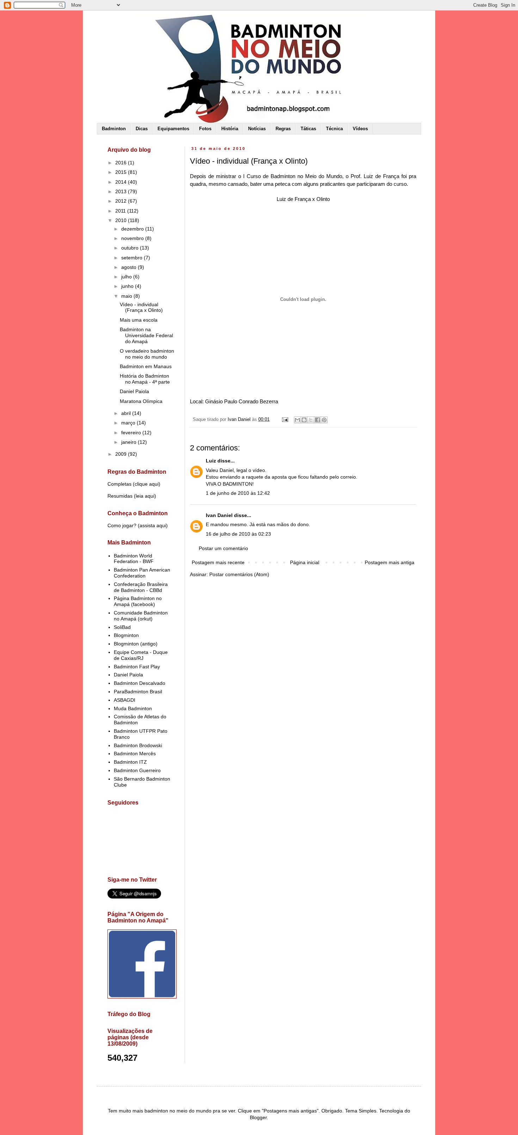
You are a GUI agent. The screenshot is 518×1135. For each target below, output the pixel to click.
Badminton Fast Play (137, 666)
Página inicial (304, 562)
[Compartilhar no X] (310, 419)
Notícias (257, 128)
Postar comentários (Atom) (239, 574)
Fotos (205, 128)
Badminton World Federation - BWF (134, 559)
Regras (283, 128)
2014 (121, 182)
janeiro (129, 442)
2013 (121, 191)
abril (126, 413)
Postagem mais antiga (389, 562)
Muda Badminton (133, 708)
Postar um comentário (223, 548)
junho (128, 286)
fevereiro (131, 432)
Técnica (334, 128)
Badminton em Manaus (146, 366)
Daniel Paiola (134, 391)
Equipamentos (173, 128)
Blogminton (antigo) (136, 644)
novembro (133, 238)
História (229, 128)
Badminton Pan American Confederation (142, 573)
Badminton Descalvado (139, 683)
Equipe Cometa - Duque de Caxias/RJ (141, 655)
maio (127, 296)
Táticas (308, 128)
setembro (132, 257)
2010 (121, 220)
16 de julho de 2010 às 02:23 (238, 534)
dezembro (133, 229)
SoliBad (122, 627)
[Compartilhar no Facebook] (317, 419)
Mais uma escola (139, 320)
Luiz (211, 461)
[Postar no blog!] (304, 419)
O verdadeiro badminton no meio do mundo (147, 354)
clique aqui (147, 484)
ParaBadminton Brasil (138, 691)
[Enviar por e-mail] (297, 419)
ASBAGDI (124, 700)
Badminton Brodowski (138, 745)
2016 (121, 162)
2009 (121, 454)
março (129, 422)
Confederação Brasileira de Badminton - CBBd (141, 587)
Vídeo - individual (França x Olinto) (141, 307)
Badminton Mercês (135, 753)
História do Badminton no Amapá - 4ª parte (145, 379)
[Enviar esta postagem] (285, 419)
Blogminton (126, 635)
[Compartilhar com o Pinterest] (324, 419)
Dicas (142, 128)
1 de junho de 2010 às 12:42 (238, 493)
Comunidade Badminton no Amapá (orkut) (141, 616)
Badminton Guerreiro (137, 770)
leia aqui (145, 496)
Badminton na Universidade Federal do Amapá (146, 335)
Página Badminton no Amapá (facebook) (138, 601)
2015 (121, 172)
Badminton (114, 128)
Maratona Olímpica (141, 401)
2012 (121, 201)
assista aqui (153, 525)
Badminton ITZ (130, 762)
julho (127, 276)
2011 (121, 211)
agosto (129, 267)
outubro (130, 248)
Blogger (258, 1117)
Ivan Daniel (219, 515)
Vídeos (360, 128)
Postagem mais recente (218, 562)
